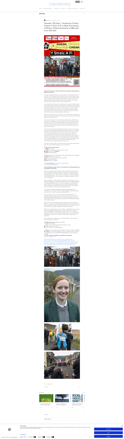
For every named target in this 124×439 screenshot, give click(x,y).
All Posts (42, 14)
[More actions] (79, 20)
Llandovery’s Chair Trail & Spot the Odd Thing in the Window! (45, 404)
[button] (83, 13)
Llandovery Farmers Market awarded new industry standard (77, 404)
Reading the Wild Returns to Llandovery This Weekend (61, 404)
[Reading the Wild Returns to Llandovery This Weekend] (62, 398)
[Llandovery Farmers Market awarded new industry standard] (78, 398)
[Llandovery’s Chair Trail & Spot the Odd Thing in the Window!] (46, 398)
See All (84, 392)
